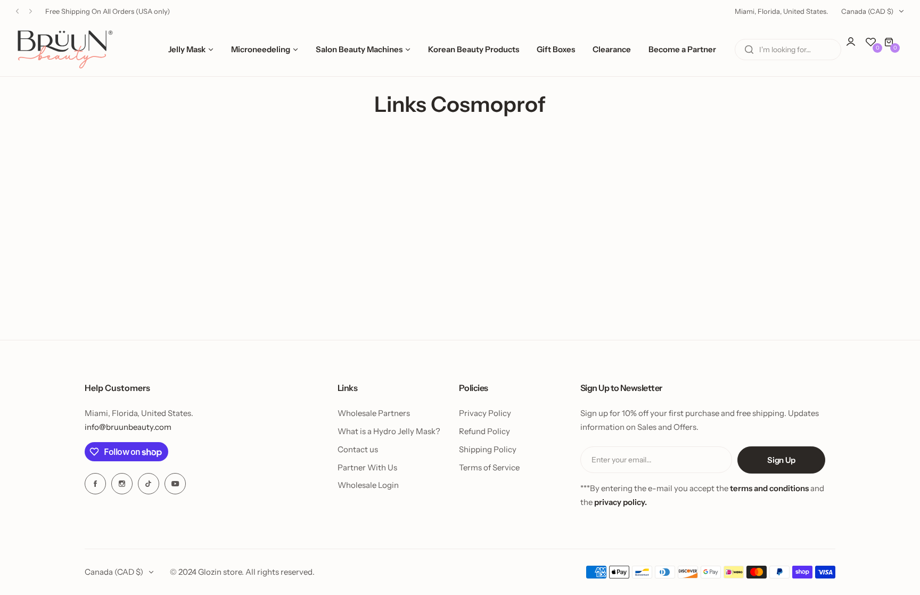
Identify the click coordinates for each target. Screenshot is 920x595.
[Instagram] (122, 483)
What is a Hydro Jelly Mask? (389, 431)
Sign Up (781, 460)
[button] (17, 11)
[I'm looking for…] (749, 49)
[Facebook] (95, 483)
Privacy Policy (485, 413)
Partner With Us (367, 467)
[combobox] (788, 49)
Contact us (358, 449)
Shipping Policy (487, 449)
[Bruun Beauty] (65, 49)
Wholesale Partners (374, 413)
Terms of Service (489, 467)
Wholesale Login (368, 485)
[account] (856, 46)
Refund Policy (484, 431)
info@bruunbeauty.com (128, 427)
